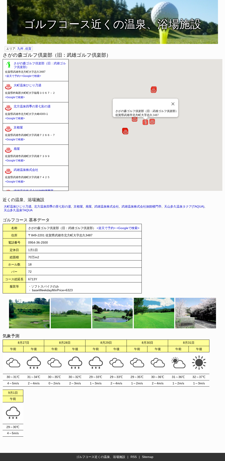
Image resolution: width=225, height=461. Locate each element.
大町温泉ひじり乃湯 (27, 85)
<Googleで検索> (31, 76)
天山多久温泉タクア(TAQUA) (184, 206)
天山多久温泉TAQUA (18, 210)
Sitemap (147, 457)
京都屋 (18, 127)
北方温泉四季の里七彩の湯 (32, 106)
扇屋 (17, 148)
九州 (20, 48)
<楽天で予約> (13, 76)
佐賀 (28, 48)
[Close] (173, 104)
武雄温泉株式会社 (26, 170)
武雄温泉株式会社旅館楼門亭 (141, 206)
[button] (145, 122)
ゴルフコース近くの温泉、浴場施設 (100, 457)
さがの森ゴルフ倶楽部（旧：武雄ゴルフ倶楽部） (40, 65)
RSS (134, 457)
